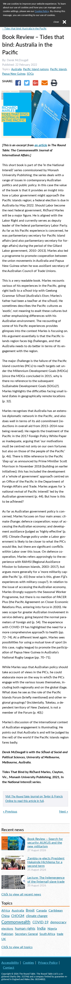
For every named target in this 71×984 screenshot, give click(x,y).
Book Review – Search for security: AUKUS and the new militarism (45, 842)
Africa (5, 910)
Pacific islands (58, 69)
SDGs (30, 73)
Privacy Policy (48, 962)
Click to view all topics (17, 947)
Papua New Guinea (13, 73)
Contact (8, 967)
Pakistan (7, 934)
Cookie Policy (42, 11)
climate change (37, 916)
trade (60, 934)
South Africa (47, 934)
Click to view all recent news (21, 894)
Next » (63, 811)
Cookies (28, 962)
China (5, 916)
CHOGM (17, 916)
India (41, 928)
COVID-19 (41, 922)
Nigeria (52, 928)
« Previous (10, 811)
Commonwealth (15, 922)
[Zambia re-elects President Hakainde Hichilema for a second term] (14, 858)
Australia (16, 69)
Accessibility (10, 962)
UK (3, 939)
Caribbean (56, 910)
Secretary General (26, 934)
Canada (41, 910)
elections (7, 928)
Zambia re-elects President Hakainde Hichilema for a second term (45, 862)
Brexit (30, 910)
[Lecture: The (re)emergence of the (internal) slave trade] (14, 877)
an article (41, 145)
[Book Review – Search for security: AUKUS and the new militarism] (14, 838)
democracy (58, 922)
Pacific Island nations (36, 69)
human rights (25, 928)
